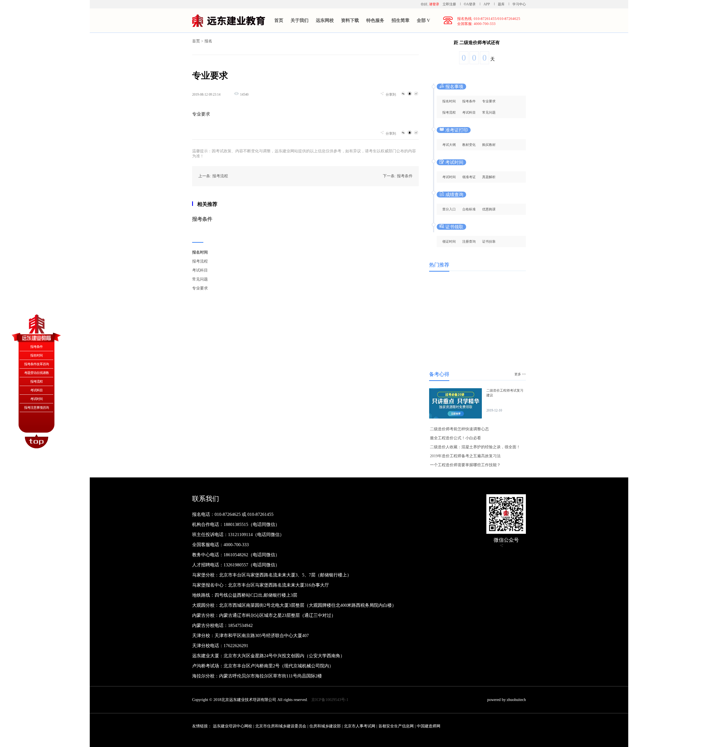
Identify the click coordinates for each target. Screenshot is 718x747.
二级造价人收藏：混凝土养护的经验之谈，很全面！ (475, 447)
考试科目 (200, 270)
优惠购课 (489, 209)
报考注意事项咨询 (36, 408)
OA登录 (470, 4)
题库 (501, 4)
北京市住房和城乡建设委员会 (280, 726)
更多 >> (520, 374)
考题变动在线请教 (36, 373)
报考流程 (200, 261)
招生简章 (400, 20)
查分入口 (449, 209)
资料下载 (350, 20)
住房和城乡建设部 (325, 726)
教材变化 (469, 145)
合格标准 (469, 209)
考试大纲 (449, 145)
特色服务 (375, 20)
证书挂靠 (489, 241)
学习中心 (519, 4)
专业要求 (200, 288)
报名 (208, 41)
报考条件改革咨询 (36, 364)
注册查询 (469, 241)
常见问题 (200, 279)
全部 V (423, 20)
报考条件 (202, 219)
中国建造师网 (428, 726)
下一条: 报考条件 (398, 176)
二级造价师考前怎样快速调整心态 (459, 429)
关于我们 (300, 20)
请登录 (434, 4)
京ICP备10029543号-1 (329, 700)
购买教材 (489, 145)
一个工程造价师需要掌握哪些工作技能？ (465, 465)
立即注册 (449, 4)
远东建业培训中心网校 (233, 726)
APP (487, 4)
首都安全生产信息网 (396, 726)
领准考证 (469, 177)
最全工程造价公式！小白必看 (455, 438)
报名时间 (200, 252)
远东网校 (325, 20)
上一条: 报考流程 (213, 176)
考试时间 (449, 177)
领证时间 (449, 241)
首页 (278, 20)
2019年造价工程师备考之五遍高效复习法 (465, 456)
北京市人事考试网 (359, 726)
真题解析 (489, 177)
